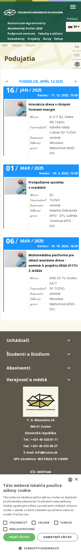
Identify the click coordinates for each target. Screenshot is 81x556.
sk (75, 26)
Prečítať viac (21, 514)
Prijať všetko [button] (19, 537)
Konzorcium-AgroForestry (27, 23)
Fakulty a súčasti (50, 33)
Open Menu (73, 6)
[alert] (40, 515)
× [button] (76, 479)
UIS (76, 55)
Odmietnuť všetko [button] (57, 537)
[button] (5, 522)
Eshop (58, 39)
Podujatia (17, 45)
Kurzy (47, 39)
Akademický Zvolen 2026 (25, 28)
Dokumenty (16, 39)
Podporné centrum (21, 33)
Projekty (34, 39)
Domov (4, 45)
